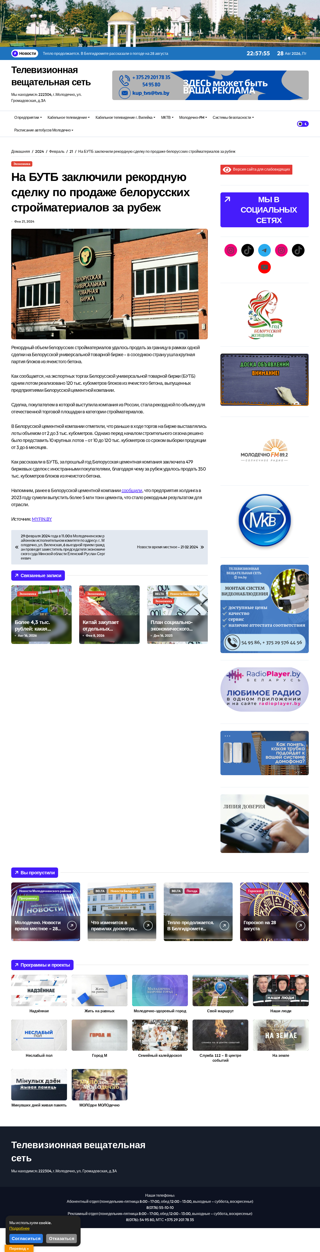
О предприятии (26, 117)
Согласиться (26, 1238)
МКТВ (166, 117)
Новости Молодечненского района (45, 891)
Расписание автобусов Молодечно (42, 130)
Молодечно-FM (191, 117)
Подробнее (19, 1228)
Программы (28, 898)
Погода (192, 891)
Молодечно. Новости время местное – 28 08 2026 (37, 928)
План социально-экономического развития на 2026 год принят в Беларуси (176, 632)
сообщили (132, 490)
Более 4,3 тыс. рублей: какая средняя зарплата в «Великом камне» (38, 632)
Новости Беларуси (183, 594)
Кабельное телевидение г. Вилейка (124, 117)
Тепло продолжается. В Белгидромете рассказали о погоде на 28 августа (190, 931)
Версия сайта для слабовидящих (260, 169)
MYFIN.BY (42, 519)
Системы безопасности (232, 117)
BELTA (159, 594)
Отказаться (61, 1238)
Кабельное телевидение (67, 117)
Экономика (21, 164)
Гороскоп (255, 891)
